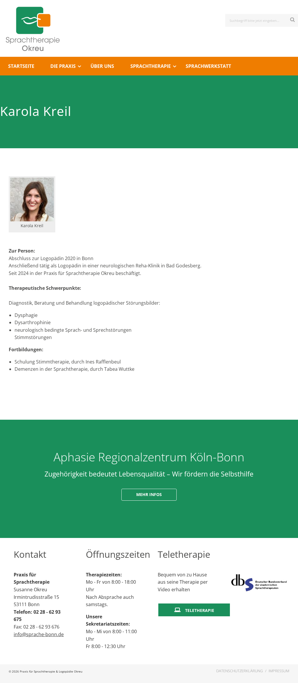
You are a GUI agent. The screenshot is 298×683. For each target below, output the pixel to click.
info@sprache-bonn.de (39, 634)
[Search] (293, 19)
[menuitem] (21, 66)
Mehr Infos (149, 494)
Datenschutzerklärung (239, 670)
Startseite (21, 66)
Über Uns (102, 66)
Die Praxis (63, 66)
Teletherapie (199, 610)
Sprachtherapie (150, 66)
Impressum (279, 670)
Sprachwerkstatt (208, 66)
